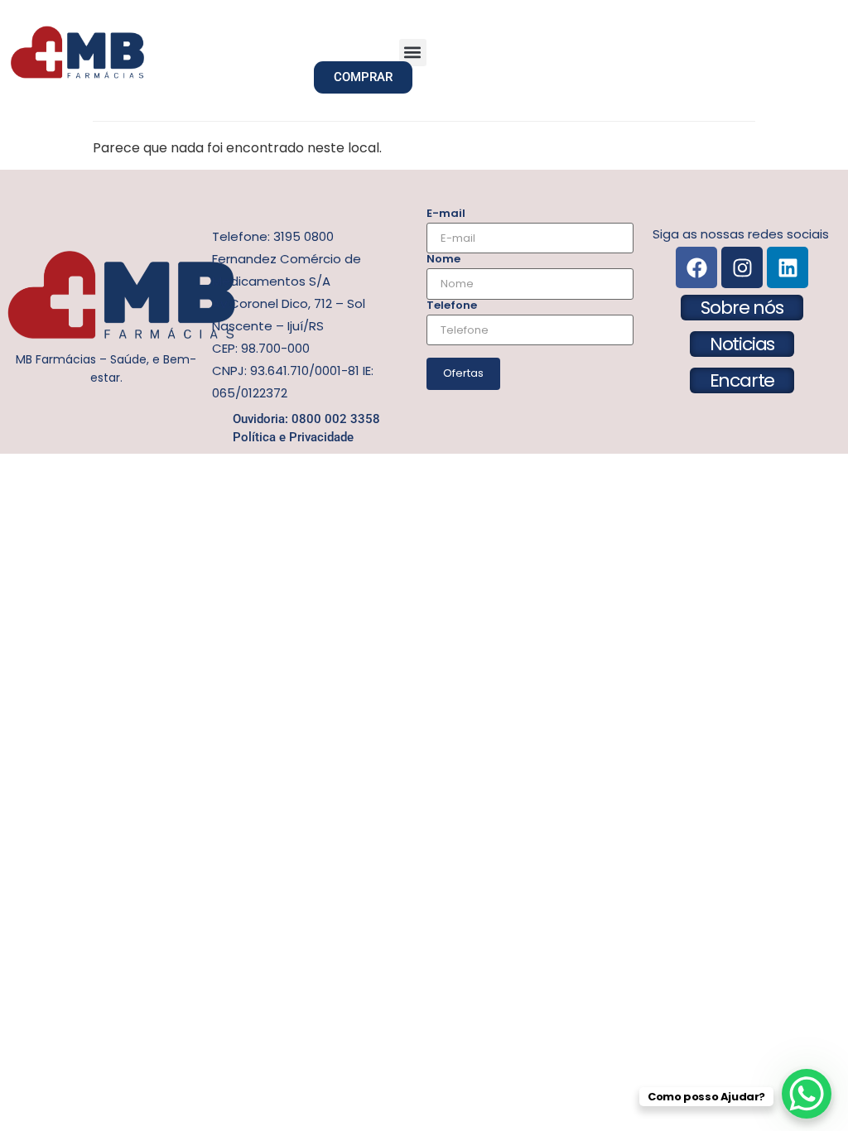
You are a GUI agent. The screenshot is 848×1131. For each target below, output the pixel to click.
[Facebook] (696, 267)
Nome (443, 258)
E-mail (445, 213)
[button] (412, 52)
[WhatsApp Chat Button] (806, 1094)
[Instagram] (742, 267)
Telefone (451, 305)
